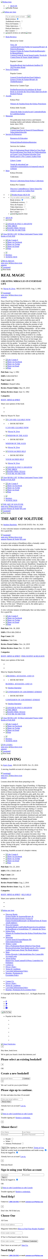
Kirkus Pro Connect (34, 954)
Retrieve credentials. (23, 1118)
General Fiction (16, 77)
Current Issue (15, 130)
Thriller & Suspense (31, 47)
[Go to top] (6, 1012)
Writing (13, 142)
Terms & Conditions (13, 969)
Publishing (25, 142)
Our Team (15, 961)
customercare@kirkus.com (34, 1202)
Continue (26, 1078)
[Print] (8, 249)
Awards (28, 90)
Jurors (44, 104)
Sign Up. (25, 1245)
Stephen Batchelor (10, 525)
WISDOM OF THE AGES (16, 443)
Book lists (21, 65)
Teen (31, 77)
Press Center (32, 961)
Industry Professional (14, 1144)
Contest (21, 961)
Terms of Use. (38, 1148)
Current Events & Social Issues (21, 55)
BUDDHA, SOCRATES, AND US (19, 684)
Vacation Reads (19, 67)
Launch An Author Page (25, 191)
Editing (18, 142)
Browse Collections (17, 181)
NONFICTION (11, 257)
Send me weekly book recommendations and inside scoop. (22, 1150)
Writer (8, 1141)
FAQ (26, 961)
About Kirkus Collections (34, 181)
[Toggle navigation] (2, 12)
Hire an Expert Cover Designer (28, 153)
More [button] (8, 171)
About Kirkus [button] (11, 958)
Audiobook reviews (13, 21)
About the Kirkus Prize (33, 104)
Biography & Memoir (27, 921)
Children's (35, 57)
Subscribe (23, 132)
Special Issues (25, 130)
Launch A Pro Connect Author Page (27, 156)
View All (13, 45)
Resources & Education (19, 138)
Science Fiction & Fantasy (20, 51)
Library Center (15, 160)
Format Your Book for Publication (30, 152)
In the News (26, 92)
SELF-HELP (26, 895)
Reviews (9, 255)
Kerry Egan (7, 765)
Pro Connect (10, 31)
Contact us (9, 965)
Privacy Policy (11, 967)
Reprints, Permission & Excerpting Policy (14, 974)
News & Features (12, 24)
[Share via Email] (12, 246)
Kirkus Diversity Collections (16, 954)
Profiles (13, 90)
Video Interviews (12, 26)
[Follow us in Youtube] (6, 1008)
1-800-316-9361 (14, 1202)
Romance (20, 49)
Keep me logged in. (8, 1153)
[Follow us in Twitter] (6, 1004)
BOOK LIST (12, 234)
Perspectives (20, 90)
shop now (5, 263)
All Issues (34, 130)
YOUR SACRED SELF (15, 459)
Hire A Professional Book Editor (22, 150)
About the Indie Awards (19, 112)
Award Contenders (35, 112)
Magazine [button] (9, 116)
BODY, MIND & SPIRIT (10, 400)
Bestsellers (14, 65)
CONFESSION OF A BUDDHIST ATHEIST (23, 700)
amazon (4, 265)
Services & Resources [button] (14, 134)
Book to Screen (16, 92)
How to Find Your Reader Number (31, 1229)
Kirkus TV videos (30, 929)
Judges (22, 114)
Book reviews (11, 19)
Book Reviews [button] (11, 37)
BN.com (23, 509)
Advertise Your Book (21, 948)
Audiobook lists (31, 65)
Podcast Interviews (13, 28)
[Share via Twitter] (13, 244)
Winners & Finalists (17, 104)
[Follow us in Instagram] (6, 1006)
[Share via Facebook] (14, 242)
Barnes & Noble (13, 509)
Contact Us (10, 981)
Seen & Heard (36, 90)
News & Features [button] (12, 69)
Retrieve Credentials (30, 1241)
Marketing (32, 142)
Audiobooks (14, 47)
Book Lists (17, 927)
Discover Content (16, 189)
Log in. (23, 1106)
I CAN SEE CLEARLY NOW (17, 428)
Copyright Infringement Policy (17, 971)
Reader (8, 1139)
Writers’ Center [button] (11, 944)
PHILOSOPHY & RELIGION (33, 656)
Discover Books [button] (11, 914)
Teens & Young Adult (24, 57)
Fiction (21, 47)
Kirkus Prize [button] (10, 931)
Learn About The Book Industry (27, 950)
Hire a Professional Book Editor (17, 946)
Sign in (4, 1148)
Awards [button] (8, 96)
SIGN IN (13, 6)
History (20, 53)
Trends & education (17, 164)
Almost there (6, 1102)
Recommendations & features (26, 167)
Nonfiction (34, 51)
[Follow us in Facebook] (6, 1002)
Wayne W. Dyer (9, 289)
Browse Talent (28, 189)
